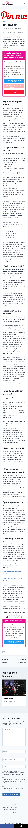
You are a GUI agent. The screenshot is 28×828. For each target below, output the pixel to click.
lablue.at (5, 661)
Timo (4, 651)
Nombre (6, 752)
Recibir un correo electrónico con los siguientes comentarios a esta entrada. (14, 781)
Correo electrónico (9, 759)
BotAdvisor (7, 28)
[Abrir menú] (24, 3)
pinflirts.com (22, 661)
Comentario (7, 729)
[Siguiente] (23, 692)
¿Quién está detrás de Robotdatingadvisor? (10, 808)
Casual (4, 21)
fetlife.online (8, 699)
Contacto (14, 812)
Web (4, 767)
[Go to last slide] (4, 692)
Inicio (14, 804)
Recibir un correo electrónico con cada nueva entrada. (13, 789)
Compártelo (7, 826)
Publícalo (21, 826)
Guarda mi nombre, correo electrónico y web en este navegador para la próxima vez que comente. (14, 772)
